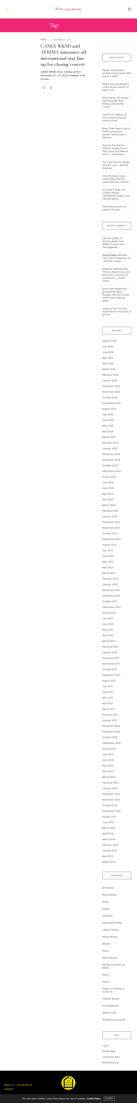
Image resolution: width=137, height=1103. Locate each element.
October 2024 (110, 465)
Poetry (105, 981)
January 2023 (109, 584)
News (43, 40)
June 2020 (108, 759)
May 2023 (107, 561)
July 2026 (107, 346)
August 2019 (109, 816)
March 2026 (108, 369)
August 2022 (109, 612)
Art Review (108, 887)
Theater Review (110, 998)
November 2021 (111, 663)
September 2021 (111, 675)
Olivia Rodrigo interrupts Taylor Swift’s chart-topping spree (115, 296)
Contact (9, 1089)
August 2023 (109, 544)
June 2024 (108, 488)
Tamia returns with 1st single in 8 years (114, 208)
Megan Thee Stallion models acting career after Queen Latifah (116, 73)
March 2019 (108, 827)
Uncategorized (110, 1005)
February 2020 (110, 782)
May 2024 (107, 493)
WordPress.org (110, 1062)
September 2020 (111, 742)
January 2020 (109, 788)
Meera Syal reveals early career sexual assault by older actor (115, 86)
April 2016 (107, 833)
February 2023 (110, 578)
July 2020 (107, 754)
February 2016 (110, 844)
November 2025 (111, 391)
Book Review (109, 894)
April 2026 (107, 363)
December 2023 (111, 522)
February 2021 (110, 714)
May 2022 (107, 629)
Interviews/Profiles (112, 922)
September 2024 (111, 471)
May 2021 (107, 697)
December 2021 (111, 658)
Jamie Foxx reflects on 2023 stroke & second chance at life (114, 117)
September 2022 (111, 607)
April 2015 (107, 856)
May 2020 (107, 765)
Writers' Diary (109, 1012)
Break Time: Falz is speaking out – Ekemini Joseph (116, 258)
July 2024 (107, 482)
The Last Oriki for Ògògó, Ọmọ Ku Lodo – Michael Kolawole (116, 165)
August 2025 (109, 408)
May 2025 (107, 425)
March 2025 (108, 437)
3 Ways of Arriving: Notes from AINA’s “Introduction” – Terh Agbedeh (114, 243)
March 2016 (108, 839)
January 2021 (109, 720)
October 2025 (110, 397)
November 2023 (111, 527)
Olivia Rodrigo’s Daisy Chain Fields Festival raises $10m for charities (115, 178)
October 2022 (109, 601)
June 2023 (108, 556)
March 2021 (108, 709)
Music (105, 950)
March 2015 (108, 861)
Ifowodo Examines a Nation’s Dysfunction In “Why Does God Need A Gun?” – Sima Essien (115, 150)
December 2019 (111, 793)
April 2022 (107, 635)
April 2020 (107, 771)
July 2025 (107, 414)
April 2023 (107, 567)
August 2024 (109, 476)
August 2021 (109, 680)
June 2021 (108, 692)
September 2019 (111, 810)
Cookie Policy (94, 1098)
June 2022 (108, 624)
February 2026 (110, 374)
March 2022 (108, 641)
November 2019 (111, 799)
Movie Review (109, 936)
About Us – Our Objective (18, 1085)
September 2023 (111, 539)
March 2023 (108, 573)
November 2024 (111, 459)
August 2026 (109, 340)
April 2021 (107, 703)
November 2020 (111, 731)
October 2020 (110, 737)
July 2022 (107, 618)
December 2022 (111, 590)
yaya (105, 238)
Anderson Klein (110, 268)
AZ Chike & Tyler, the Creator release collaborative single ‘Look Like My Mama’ (116, 194)
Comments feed (111, 1056)
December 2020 (111, 726)
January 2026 (109, 380)
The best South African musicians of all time (116, 311)
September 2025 (111, 403)
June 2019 (108, 822)
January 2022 (109, 652)
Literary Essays (110, 929)
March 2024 (108, 505)
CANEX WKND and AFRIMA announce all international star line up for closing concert (63, 55)
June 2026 (108, 352)
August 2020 (109, 748)
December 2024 (111, 454)
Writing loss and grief (113, 1019)
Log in (105, 1045)
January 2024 (109, 516)
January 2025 (109, 448)
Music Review (109, 957)
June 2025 (108, 420)
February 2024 (110, 510)
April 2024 (107, 499)
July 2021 (107, 686)
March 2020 (108, 776)
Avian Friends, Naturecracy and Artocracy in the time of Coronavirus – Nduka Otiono (116, 274)
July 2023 (107, 550)
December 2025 (111, 386)
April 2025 (107, 431)
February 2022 (110, 646)
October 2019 (109, 805)
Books (105, 901)
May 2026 (107, 357)
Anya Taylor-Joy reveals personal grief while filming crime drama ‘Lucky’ (115, 102)
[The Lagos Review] (68, 9)
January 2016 (109, 850)
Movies (106, 943)
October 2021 (109, 669)
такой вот (107, 308)
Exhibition (107, 915)
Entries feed (108, 1051)
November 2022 (111, 595)
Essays (106, 908)
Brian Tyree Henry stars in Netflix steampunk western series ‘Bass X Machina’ (116, 133)
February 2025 (110, 442)
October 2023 (110, 533)
